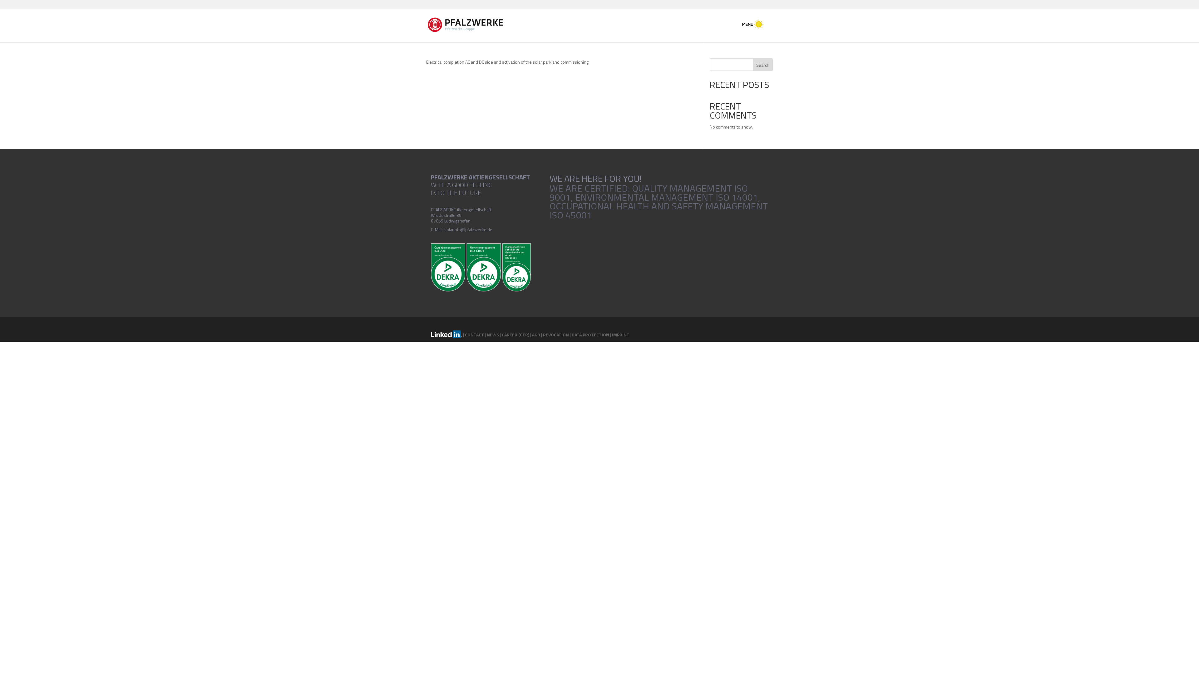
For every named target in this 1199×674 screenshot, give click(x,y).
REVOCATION (556, 334)
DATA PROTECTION (590, 334)
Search (762, 65)
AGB (536, 334)
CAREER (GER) (515, 334)
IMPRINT (620, 334)
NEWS (493, 334)
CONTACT (474, 334)
